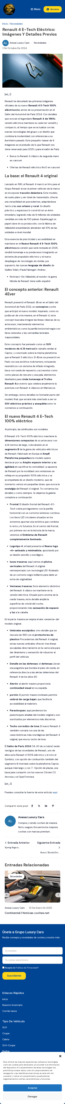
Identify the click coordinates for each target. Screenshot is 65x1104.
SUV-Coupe (8, 1045)
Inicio (5, 23)
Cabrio (5, 1039)
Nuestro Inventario (12, 1005)
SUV (4, 1027)
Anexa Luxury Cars (16, 43)
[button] (60, 1055)
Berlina (5, 1051)
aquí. (55, 792)
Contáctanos (9, 1011)
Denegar (32, 1096)
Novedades (16, 23)
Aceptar (32, 1088)
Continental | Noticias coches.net (27, 913)
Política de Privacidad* (27, 967)
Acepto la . (22, 967)
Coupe (6, 1033)
